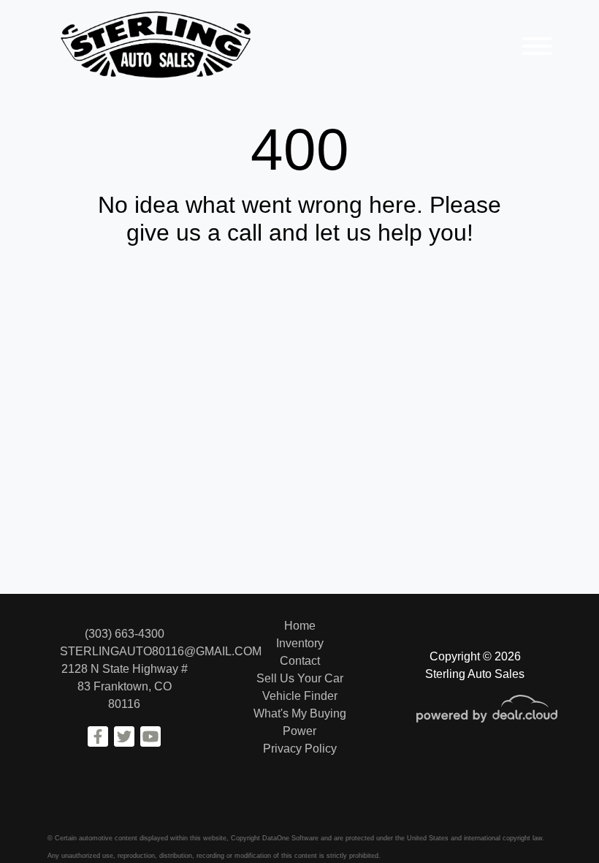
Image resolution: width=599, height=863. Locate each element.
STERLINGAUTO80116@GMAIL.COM (161, 651)
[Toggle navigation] (536, 45)
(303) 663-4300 (124, 634)
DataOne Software (290, 838)
